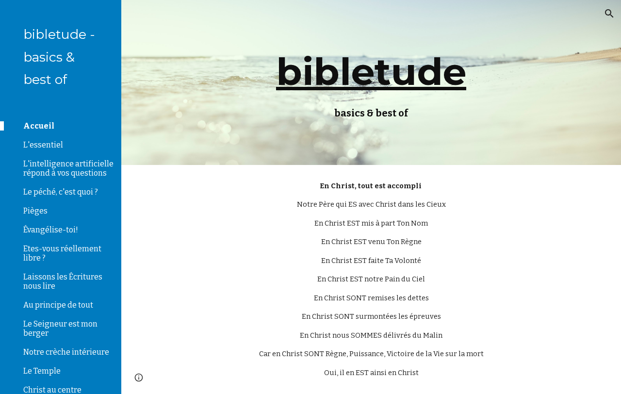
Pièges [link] (35, 210)
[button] (609, 13)
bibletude (371, 71)
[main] (371, 83)
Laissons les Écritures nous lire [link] (62, 281)
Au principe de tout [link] (58, 305)
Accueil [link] (38, 126)
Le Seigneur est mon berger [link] (60, 328)
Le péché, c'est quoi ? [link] (60, 192)
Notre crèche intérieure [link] (66, 352)
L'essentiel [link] (43, 144)
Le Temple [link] (42, 371)
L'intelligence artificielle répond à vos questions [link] (68, 168)
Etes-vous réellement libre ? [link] (62, 253)
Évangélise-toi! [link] (50, 229)
